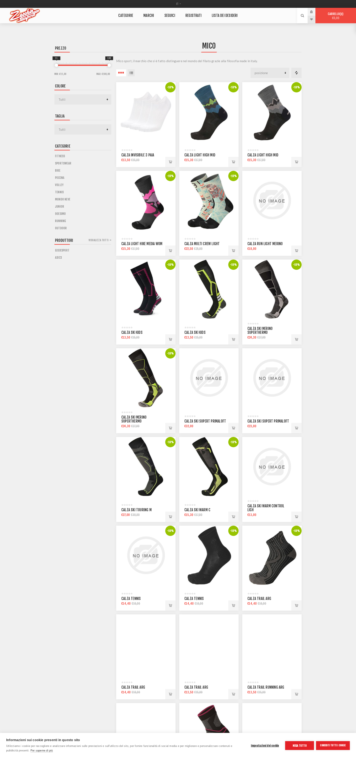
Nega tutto (300, 745)
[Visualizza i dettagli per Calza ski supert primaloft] (209, 378)
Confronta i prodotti (296, 73)
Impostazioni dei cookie (265, 745)
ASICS (58, 258)
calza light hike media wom (141, 244)
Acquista (170, 162)
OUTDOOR (61, 228)
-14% (170, 708)
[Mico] (146, 111)
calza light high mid (199, 155)
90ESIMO (60, 214)
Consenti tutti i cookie (333, 745)
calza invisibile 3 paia (137, 155)
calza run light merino (265, 244)
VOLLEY (59, 185)
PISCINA (59, 178)
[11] (56, 65)
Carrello (335, 16)
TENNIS (59, 192)
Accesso (314, 11)
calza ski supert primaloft (268, 421)
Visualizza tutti (99, 240)
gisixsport (62, 250)
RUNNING (60, 221)
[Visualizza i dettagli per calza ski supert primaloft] (272, 378)
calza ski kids (132, 332)
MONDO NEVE (62, 199)
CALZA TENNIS (131, 598)
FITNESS (60, 156)
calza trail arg (259, 598)
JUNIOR (59, 206)
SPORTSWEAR (63, 163)
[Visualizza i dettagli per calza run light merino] (272, 200)
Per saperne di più (41, 750)
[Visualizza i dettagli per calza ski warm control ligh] (272, 466)
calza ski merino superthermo (260, 330)
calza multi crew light (202, 244)
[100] (109, 65)
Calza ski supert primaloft (205, 421)
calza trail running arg (265, 687)
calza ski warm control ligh (265, 508)
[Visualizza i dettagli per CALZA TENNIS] (146, 555)
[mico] (209, 111)
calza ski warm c (197, 510)
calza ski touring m (136, 510)
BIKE (57, 170)
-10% (170, 87)
